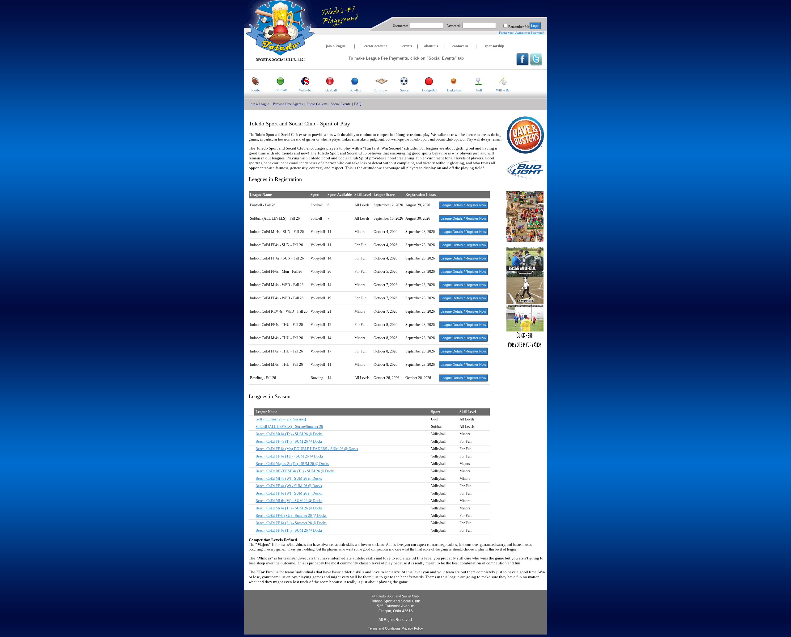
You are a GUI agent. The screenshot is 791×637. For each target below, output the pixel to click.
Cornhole (380, 90)
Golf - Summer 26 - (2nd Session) (281, 419)
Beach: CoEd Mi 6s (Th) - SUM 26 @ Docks (289, 434)
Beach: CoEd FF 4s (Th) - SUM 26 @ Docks (289, 441)
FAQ (358, 104)
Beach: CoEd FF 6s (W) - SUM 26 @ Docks (289, 493)
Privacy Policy (412, 628)
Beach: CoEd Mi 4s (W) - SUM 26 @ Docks (289, 478)
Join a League (259, 104)
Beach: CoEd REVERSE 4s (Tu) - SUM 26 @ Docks (295, 471)
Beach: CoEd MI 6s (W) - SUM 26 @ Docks (289, 501)
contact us (460, 46)
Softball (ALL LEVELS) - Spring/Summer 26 (289, 426)
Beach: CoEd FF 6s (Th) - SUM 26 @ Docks (289, 530)
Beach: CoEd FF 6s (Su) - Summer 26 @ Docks (291, 523)
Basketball (454, 90)
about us (431, 46)
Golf (479, 90)
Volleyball (306, 90)
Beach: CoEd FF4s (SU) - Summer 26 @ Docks (291, 515)
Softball (281, 90)
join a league (335, 46)
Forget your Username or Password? (521, 32)
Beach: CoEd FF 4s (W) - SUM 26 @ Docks (289, 486)
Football (256, 90)
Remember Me (518, 26)
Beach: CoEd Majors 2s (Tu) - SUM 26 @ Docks (292, 464)
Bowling (355, 90)
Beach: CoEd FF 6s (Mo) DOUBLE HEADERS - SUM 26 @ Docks (307, 449)
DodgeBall (429, 90)
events (407, 46)
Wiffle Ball (503, 90)
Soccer (405, 90)
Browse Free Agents (288, 104)
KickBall (330, 90)
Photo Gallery (317, 104)
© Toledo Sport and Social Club (395, 596)
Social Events (340, 104)
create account (375, 46)
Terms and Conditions (384, 628)
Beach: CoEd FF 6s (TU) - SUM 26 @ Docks (290, 456)
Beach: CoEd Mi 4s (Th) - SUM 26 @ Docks (289, 508)
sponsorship (494, 46)
